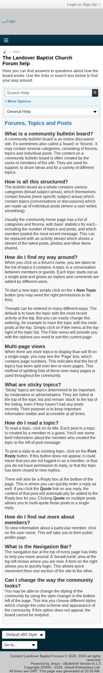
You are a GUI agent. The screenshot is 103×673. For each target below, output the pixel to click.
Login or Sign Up (82, 4)
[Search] (95, 93)
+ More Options (18, 101)
